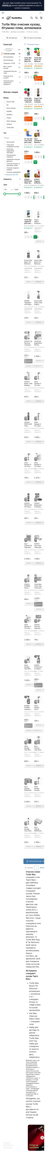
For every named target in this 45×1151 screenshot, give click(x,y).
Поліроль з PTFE (11, 63)
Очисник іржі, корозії (11, 77)
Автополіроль (11, 60)
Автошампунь (11, 57)
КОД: (25, 64)
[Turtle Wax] (14, 18)
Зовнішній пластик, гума (11, 72)
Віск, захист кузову (11, 67)
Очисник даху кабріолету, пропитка (11, 82)
